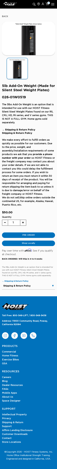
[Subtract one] (5, 223)
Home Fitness (10, 356)
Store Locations (11, 442)
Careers (6, 377)
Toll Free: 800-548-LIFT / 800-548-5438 (24, 315)
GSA (4, 363)
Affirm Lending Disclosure (17, 430)
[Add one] (23, 223)
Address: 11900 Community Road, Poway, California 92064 (25, 323)
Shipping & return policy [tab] (17, 286)
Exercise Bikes (10, 360)
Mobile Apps (9, 393)
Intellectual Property (14, 414)
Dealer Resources (12, 385)
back (5, 16)
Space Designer (11, 401)
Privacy (6, 418)
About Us (7, 397)
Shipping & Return (12, 422)
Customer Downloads (15, 434)
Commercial (9, 352)
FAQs (5, 389)
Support (7, 426)
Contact (7, 438)
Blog (5, 381)
